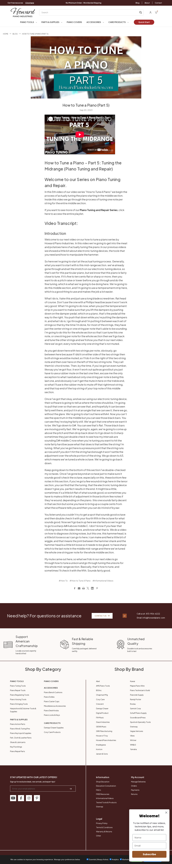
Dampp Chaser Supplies (54, 727)
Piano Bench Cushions (53, 692)
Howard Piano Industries (106, 740)
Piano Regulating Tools (19, 695)
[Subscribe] (71, 789)
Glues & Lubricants (17, 742)
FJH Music (100, 717)
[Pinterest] (97, 588)
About (147, 3)
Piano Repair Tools (17, 690)
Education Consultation (106, 786)
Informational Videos (105, 798)
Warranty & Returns (104, 831)
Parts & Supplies (50, 22)
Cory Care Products (52, 732)
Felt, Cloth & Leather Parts (20, 738)
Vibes (132, 736)
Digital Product (102, 713)
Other (98, 836)
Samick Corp (135, 708)
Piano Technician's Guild (140, 690)
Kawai (132, 681)
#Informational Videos (103, 580)
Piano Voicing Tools (18, 699)
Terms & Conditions (104, 827)
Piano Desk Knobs (51, 710)
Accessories (94, 22)
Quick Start (144, 22)
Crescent (100, 704)
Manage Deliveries (138, 781)
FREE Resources (102, 794)
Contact (158, 3)
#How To (63, 580)
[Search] (141, 12)
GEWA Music (101, 726)
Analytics (115, 859)
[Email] (79, 588)
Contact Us (101, 616)
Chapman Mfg (102, 695)
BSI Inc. (99, 690)
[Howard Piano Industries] (22, 12)
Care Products (117, 22)
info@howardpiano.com (154, 617)
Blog (137, 3)
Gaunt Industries (103, 722)
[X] (88, 588)
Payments (135, 790)
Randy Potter (135, 699)
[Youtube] (13, 798)
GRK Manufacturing (104, 731)
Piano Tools (27, 22)
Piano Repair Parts (17, 751)
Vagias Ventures (136, 731)
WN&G (133, 745)
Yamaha (133, 749)
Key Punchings (16, 747)
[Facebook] (74, 588)
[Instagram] (29, 798)
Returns (134, 794)
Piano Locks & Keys (52, 715)
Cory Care (100, 699)
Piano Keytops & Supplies (20, 733)
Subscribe (149, 854)
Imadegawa (101, 745)
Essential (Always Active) (98, 859)
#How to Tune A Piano (80, 580)
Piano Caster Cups (51, 701)
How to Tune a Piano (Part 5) (86, 105)
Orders (134, 786)
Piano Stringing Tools (19, 704)
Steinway (134, 726)
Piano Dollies (49, 697)
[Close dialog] (166, 812)
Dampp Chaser (102, 708)
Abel (98, 681)
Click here (29, 3)
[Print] (83, 588)
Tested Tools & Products (106, 802)
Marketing (126, 859)
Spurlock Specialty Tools (140, 722)
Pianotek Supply (137, 695)
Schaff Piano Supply (138, 713)
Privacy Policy (102, 823)
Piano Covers (74, 22)
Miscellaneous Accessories (55, 706)
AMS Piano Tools (103, 686)
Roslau (133, 704)
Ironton (99, 749)
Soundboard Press (138, 717)
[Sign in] (150, 12)
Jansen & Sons (102, 754)
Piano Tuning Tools (18, 686)
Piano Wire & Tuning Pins (20, 728)
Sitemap (99, 806)
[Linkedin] (92, 588)
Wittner (133, 740)
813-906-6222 (153, 613)
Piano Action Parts (17, 724)
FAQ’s (98, 790)
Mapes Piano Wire (137, 686)
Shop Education (102, 781)
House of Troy (102, 736)
